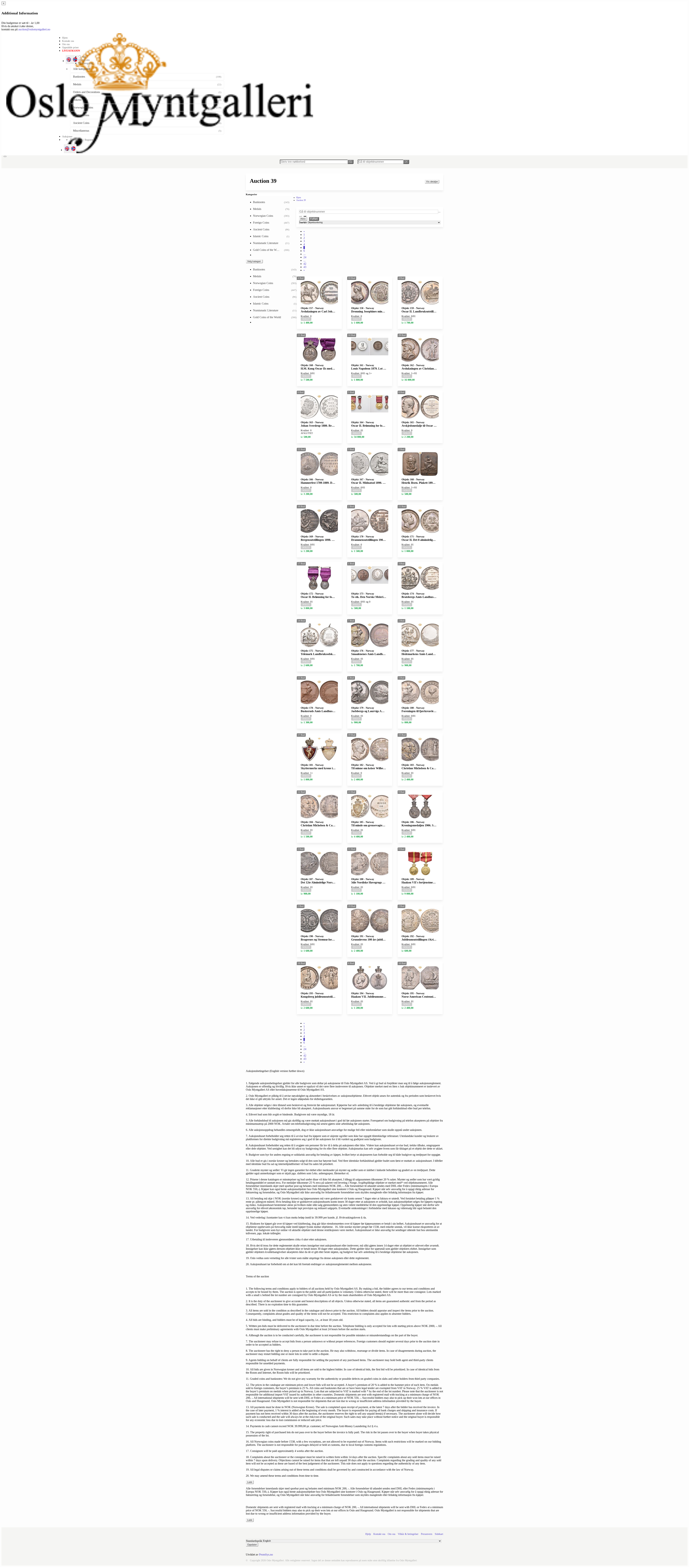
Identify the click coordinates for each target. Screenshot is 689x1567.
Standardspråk (254, 1540)
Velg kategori (254, 261)
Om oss (66, 44)
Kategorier (87, 63)
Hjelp (368, 1534)
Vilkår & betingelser (408, 1534)
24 (304, 257)
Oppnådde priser (70, 47)
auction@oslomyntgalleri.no (34, 29)
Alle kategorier (81, 68)
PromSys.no (266, 1554)
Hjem (65, 37)
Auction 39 (301, 200)
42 (304, 263)
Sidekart (439, 1534)
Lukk (249, 1482)
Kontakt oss (68, 41)
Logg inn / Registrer (83, 139)
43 (304, 266)
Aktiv (303, 218)
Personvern (426, 1534)
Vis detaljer (432, 181)
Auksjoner (67, 136)
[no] (73, 148)
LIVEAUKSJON (71, 50)
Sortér (303, 222)
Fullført (314, 218)
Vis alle (85, 60)
